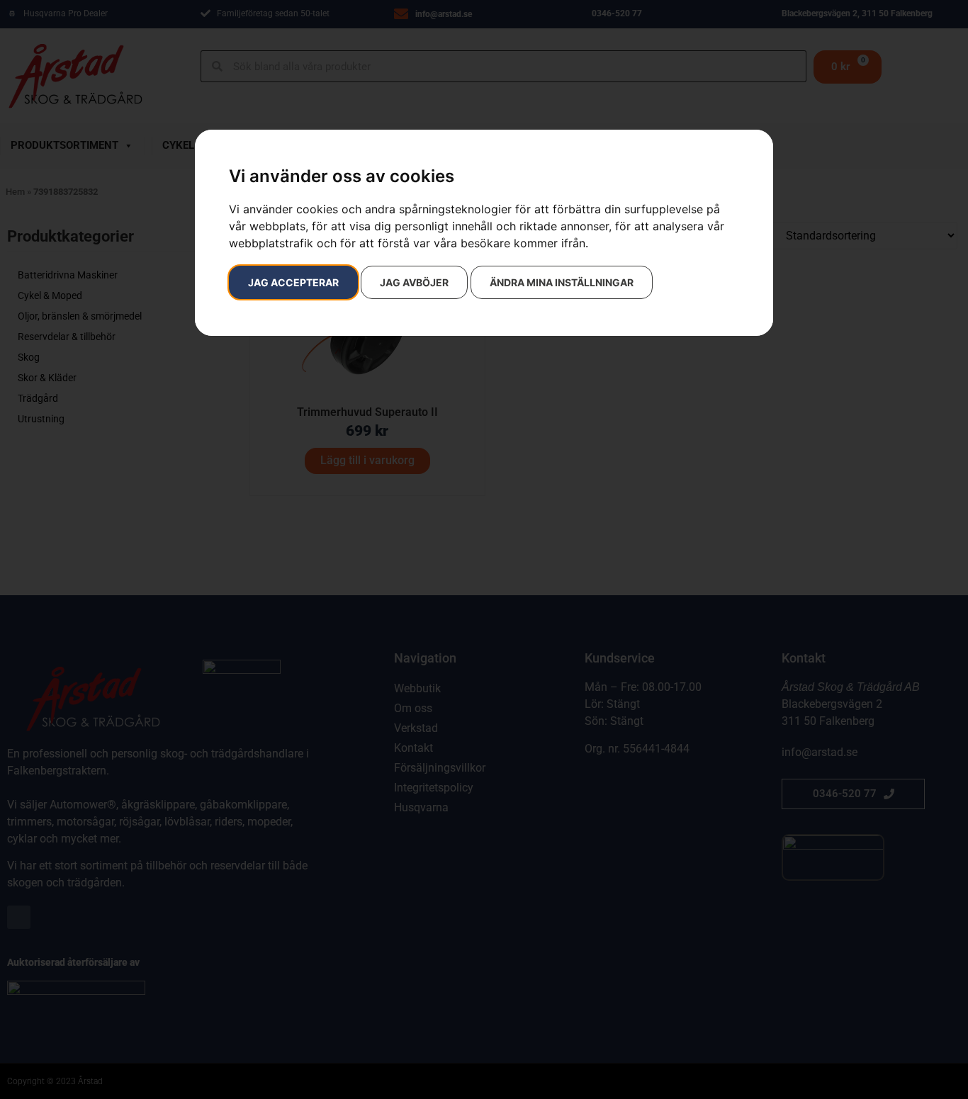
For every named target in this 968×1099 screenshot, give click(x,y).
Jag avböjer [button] (414, 282)
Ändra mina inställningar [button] (562, 282)
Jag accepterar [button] (293, 282)
